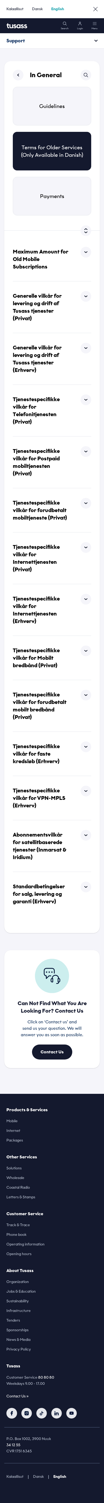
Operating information (25, 1244)
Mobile (12, 1121)
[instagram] (26, 1413)
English (57, 9)
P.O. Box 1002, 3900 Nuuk (28, 1439)
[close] (95, 9)
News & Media (18, 1339)
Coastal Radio (18, 1187)
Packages (14, 1140)
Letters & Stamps (20, 1197)
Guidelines (52, 106)
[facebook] (11, 1413)
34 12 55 (13, 1445)
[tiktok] (41, 1413)
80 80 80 (46, 1377)
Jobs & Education (21, 1291)
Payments (52, 196)
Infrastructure (18, 1310)
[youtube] (71, 1413)
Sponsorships (17, 1330)
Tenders (13, 1320)
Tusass (13, 1365)
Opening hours (18, 1254)
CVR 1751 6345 (19, 1451)
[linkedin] (56, 1413)
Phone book (16, 1234)
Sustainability (17, 1301)
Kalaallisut (14, 9)
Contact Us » (17, 1396)
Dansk (37, 9)
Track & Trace (18, 1225)
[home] (16, 26)
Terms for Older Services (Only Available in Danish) (52, 151)
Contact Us (52, 1051)
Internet (13, 1130)
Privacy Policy (18, 1349)
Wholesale (15, 1178)
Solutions (14, 1168)
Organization (17, 1282)
